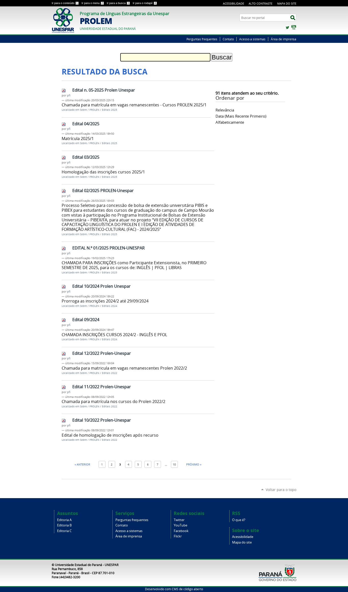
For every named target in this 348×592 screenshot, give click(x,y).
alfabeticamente (230, 122)
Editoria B (64, 525)
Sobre (83, 109)
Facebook (181, 531)
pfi (69, 95)
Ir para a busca (118, 3)
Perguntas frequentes (201, 39)
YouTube (293, 27)
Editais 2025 (109, 109)
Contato (228, 39)
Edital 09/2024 (85, 319)
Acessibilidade (233, 3)
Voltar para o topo (281, 489)
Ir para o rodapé (144, 3)
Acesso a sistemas (252, 39)
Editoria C (64, 531)
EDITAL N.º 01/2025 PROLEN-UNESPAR (108, 248)
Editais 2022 (109, 373)
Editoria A (64, 520)
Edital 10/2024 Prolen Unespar (101, 286)
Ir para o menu (92, 3)
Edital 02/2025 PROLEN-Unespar (103, 190)
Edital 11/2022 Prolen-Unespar (101, 386)
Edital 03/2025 (85, 157)
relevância (225, 109)
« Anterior (82, 464)
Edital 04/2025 (85, 124)
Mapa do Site (286, 3)
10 (174, 464)
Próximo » (193, 464)
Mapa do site (242, 542)
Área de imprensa (283, 39)
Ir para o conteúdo (65, 3)
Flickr (178, 536)
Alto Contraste (260, 3)
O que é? (238, 520)
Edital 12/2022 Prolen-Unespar (101, 353)
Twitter (287, 27)
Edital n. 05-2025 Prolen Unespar (103, 90)
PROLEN (94, 109)
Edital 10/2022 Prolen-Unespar (101, 420)
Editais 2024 (109, 306)
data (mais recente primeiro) (241, 116)
